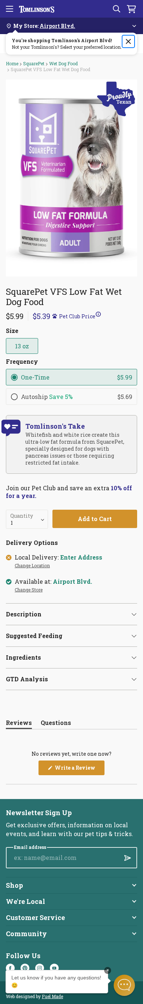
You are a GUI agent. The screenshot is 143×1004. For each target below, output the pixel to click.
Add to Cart (95, 519)
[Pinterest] (25, 968)
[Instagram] (39, 968)
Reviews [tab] (19, 724)
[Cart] (131, 9)
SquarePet (33, 63)
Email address (30, 847)
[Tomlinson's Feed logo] (36, 9)
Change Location (32, 565)
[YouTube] (54, 968)
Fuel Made (52, 996)
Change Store (29, 590)
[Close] (128, 41)
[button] (65, 316)
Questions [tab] (56, 724)
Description (23, 614)
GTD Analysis (27, 679)
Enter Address (81, 557)
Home (12, 63)
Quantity (21, 516)
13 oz (22, 346)
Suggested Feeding (34, 636)
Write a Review (79, 769)
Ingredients (23, 657)
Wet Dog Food (63, 63)
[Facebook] (10, 968)
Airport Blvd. (72, 581)
